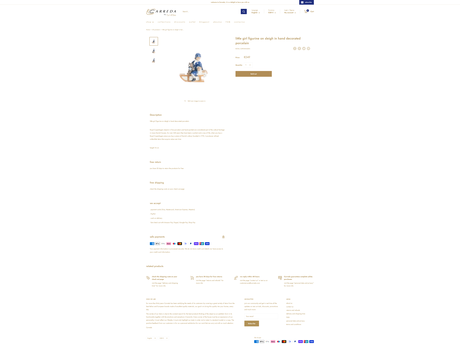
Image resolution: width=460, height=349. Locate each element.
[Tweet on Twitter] (304, 48)
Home (148, 30)
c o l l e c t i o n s (164, 22)
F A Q (228, 22)
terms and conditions (293, 324)
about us (289, 303)
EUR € (162, 338)
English (149, 338)
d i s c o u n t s (179, 22)
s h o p (148, 22)
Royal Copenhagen (243, 49)
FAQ (287, 317)
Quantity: (239, 65)
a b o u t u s (217, 22)
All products (156, 30)
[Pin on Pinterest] (299, 48)
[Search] (244, 11)
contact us (289, 306)
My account (289, 12)
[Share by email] (308, 48)
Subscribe (251, 323)
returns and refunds (293, 310)
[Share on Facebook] (294, 48)
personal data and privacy (295, 321)
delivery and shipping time (295, 313)
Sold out (253, 74)
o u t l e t (192, 22)
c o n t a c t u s (239, 22)
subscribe (308, 2)
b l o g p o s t (204, 22)
